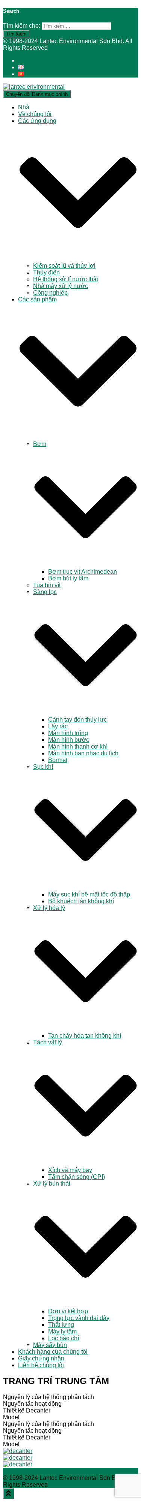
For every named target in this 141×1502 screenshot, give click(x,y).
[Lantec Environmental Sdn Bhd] (34, 87)
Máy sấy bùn (50, 1345)
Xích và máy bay (70, 1170)
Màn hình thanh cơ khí (78, 746)
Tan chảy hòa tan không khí (84, 1035)
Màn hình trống (68, 733)
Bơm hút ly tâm (68, 578)
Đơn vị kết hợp (68, 1311)
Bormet (57, 760)
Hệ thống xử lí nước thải (65, 279)
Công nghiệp (50, 292)
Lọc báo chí (63, 1338)
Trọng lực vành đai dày (78, 1318)
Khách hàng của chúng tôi (53, 1351)
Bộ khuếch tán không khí (81, 901)
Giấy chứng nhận (41, 1358)
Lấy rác (58, 726)
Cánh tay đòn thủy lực (77, 719)
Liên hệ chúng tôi (41, 1365)
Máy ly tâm (62, 1331)
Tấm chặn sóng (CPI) (76, 1177)
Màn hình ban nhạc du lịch (83, 753)
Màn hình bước (68, 740)
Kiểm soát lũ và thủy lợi (64, 266)
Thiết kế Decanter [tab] (26, 1410)
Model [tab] (11, 1417)
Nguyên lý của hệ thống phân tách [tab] (48, 1397)
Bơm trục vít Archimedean (82, 571)
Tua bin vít (47, 585)
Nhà (23, 107)
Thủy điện (46, 272)
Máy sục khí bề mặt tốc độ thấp (89, 894)
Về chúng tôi (35, 114)
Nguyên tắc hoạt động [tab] (32, 1404)
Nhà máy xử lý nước (60, 286)
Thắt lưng (61, 1325)
